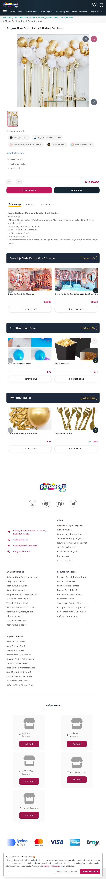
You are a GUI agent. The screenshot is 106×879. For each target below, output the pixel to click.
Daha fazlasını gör (15, 153)
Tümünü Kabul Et (90, 872)
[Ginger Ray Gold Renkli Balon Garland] (12, 118)
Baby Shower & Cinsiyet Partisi (21, 594)
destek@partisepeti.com (25, 545)
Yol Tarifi (29, 744)
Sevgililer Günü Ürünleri (18, 672)
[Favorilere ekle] (94, 39)
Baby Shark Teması (16, 641)
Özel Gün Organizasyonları (19, 612)
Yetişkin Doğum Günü (17, 603)
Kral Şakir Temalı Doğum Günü (72, 607)
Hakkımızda (63, 556)
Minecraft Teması (65, 598)
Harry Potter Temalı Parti (69, 594)
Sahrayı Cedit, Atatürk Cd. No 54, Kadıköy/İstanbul (29, 532)
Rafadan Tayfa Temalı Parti (19, 685)
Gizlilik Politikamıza (51, 866)
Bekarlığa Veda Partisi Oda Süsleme (55, 17)
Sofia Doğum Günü (15, 646)
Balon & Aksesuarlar (16, 590)
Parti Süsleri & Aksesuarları (20, 607)
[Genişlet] (94, 102)
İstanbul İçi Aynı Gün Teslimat (72, 543)
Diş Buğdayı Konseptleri (18, 680)
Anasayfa (7, 17)
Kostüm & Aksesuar (16, 620)
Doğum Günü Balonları (68, 616)
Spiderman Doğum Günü (69, 603)
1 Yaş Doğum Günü (15, 581)
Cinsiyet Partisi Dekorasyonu (20, 659)
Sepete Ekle (29, 190)
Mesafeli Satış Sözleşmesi (70, 525)
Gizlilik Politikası (65, 530)
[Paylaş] (85, 39)
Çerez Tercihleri (65, 560)
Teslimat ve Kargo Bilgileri (70, 538)
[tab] (14, 204)
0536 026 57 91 (20, 539)
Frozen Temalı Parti (67, 590)
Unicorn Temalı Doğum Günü (72, 577)
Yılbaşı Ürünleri (14, 616)
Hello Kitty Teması (15, 650)
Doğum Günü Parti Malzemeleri (22, 577)
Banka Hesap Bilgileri (67, 551)
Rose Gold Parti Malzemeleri (20, 668)
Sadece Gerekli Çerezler (66, 872)
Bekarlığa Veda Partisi (24, 17)
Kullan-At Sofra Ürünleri (18, 598)
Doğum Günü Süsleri (17, 586)
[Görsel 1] (28, 428)
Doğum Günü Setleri (16, 625)
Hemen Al (76, 190)
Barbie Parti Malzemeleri (18, 654)
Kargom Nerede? (21, 551)
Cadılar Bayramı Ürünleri (19, 676)
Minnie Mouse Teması (68, 586)
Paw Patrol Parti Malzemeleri (71, 612)
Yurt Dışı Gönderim (66, 547)
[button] (89, 258)
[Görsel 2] (31, 428)
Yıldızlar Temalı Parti (16, 663)
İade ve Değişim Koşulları (69, 534)
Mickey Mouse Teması (68, 581)
